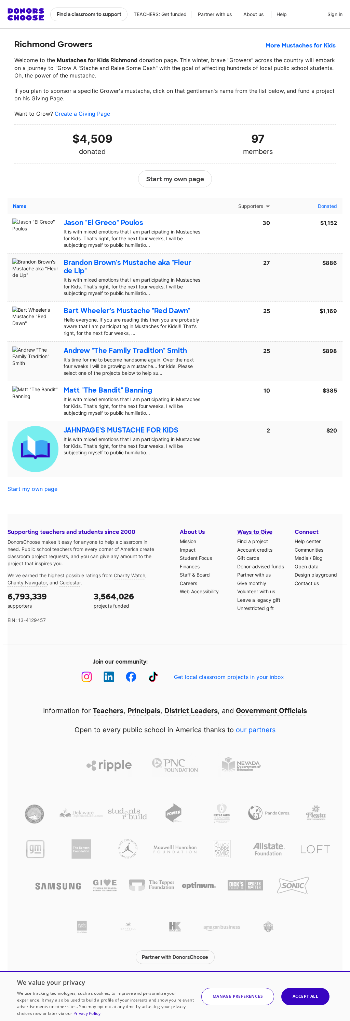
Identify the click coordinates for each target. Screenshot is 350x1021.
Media (301, 558)
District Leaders (191, 711)
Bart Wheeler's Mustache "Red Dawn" (127, 310)
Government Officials (271, 711)
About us (253, 14)
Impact (188, 550)
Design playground (316, 575)
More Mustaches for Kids (301, 45)
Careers (188, 583)
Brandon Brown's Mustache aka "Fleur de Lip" (127, 266)
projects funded (114, 600)
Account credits (254, 550)
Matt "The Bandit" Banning (108, 390)
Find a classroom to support (89, 14)
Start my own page (175, 179)
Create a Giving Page (82, 113)
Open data (307, 566)
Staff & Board (195, 575)
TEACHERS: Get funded (160, 14)
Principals (143, 711)
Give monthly (251, 583)
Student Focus (196, 558)
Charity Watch (129, 575)
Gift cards (248, 558)
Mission (188, 541)
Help (282, 14)
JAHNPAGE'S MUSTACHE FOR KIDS (121, 430)
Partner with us (215, 14)
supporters (27, 600)
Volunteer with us (256, 591)
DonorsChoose (26, 14)
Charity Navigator (27, 582)
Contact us (307, 583)
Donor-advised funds (260, 566)
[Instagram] (86, 676)
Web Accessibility (199, 591)
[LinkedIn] (109, 676)
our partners (255, 730)
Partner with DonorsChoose (175, 957)
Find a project (252, 541)
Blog (318, 558)
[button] (237, 996)
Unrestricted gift (255, 608)
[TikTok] (153, 676)
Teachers (108, 711)
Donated (327, 206)
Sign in (334, 14)
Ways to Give (254, 532)
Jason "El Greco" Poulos (103, 222)
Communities (309, 550)
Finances (190, 566)
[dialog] (175, 996)
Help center (308, 541)
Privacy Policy (86, 1013)
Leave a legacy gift (258, 600)
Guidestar (70, 582)
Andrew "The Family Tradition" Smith (125, 350)
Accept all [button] (305, 996)
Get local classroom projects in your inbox (229, 676)
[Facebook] (131, 676)
